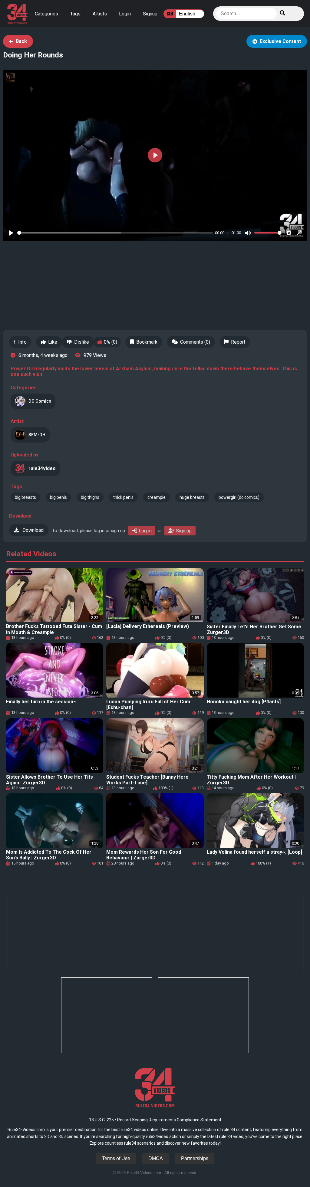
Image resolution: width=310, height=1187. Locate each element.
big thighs (90, 497)
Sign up (184, 531)
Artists (100, 14)
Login (125, 14)
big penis (58, 497)
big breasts (25, 497)
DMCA (155, 1158)
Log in (145, 531)
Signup (150, 14)
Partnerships (194, 1158)
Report (238, 342)
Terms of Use (116, 1158)
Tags (75, 14)
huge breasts (192, 497)
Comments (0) (195, 342)
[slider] (115, 233)
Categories (46, 14)
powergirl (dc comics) (239, 497)
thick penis (123, 497)
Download (32, 530)
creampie (156, 497)
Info (22, 342)
